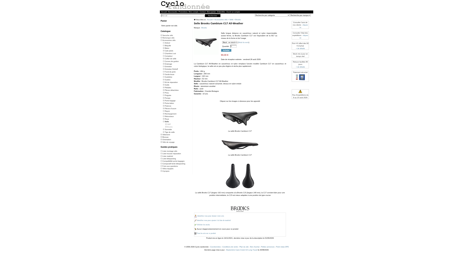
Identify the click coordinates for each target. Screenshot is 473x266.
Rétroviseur (169, 116)
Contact (203, 12)
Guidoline (168, 77)
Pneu (167, 93)
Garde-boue (169, 74)
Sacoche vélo (167, 35)
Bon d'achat (254, 247)
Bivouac (165, 137)
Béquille (168, 46)
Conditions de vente (230, 247)
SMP (169, 124)
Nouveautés (172, 12)
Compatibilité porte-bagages (173, 161)
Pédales (168, 88)
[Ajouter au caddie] (225, 50)
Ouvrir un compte (233, 12)
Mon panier (211, 12)
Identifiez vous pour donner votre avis (210, 216)
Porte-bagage (170, 101)
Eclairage (168, 64)
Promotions (183, 12)
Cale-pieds (169, 51)
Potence (168, 106)
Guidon (167, 80)
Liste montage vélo (169, 151)
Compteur (169, 56)
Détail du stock (243, 42)
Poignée (168, 95)
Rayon (167, 111)
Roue (167, 119)
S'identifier (221, 12)
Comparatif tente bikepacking (173, 164)
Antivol (167, 43)
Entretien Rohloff (171, 69)
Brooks (170, 127)
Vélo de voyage (168, 142)
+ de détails (300, 48)
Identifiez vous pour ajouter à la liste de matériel (214, 220)
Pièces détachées (172, 90)
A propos (165, 171)
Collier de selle (170, 59)
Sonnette (168, 129)
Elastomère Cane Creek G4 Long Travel (241, 250)
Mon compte (193, 12)
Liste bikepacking (169, 159)
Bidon (167, 48)
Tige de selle (170, 132)
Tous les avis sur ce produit (206, 233)
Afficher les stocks (203, 225)
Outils (167, 85)
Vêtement (166, 135)
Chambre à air (170, 53)
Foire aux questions (170, 166)
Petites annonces (267, 247)
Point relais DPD (282, 247)
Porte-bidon (169, 103)
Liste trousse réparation (171, 154)
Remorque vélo (168, 38)
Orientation (166, 140)
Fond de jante (170, 72)
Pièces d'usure (170, 108)
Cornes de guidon (172, 61)
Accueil (164, 12)
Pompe (167, 98)
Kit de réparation (171, 82)
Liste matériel (167, 156)
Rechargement (170, 114)
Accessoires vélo (169, 40)
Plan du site (244, 247)
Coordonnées (215, 247)
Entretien (168, 66)
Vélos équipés (167, 169)
